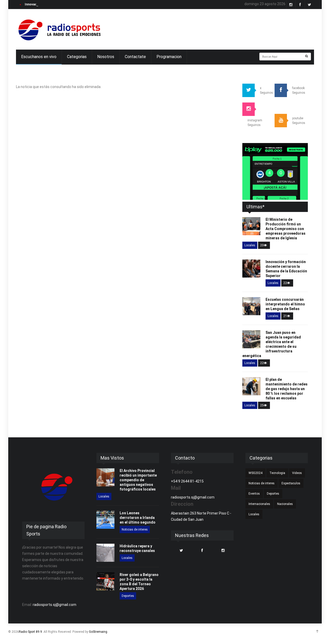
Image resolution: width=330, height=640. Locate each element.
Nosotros (105, 56)
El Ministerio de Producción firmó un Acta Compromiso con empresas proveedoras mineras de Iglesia (286, 228)
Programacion (169, 56)
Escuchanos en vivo (38, 56)
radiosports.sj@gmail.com (54, 605)
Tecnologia (277, 473)
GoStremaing (98, 632)
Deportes (128, 596)
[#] (59, 29)
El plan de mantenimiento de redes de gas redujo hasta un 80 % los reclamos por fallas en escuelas (287, 388)
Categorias (77, 56)
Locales (249, 245)
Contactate (135, 56)
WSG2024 (255, 473)
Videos (297, 473)
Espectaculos (291, 483)
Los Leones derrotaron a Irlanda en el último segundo (137, 517)
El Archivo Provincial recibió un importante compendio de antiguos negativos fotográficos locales (138, 480)
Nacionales (285, 504)
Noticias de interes (135, 529)
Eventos (254, 493)
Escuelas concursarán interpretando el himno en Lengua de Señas (285, 304)
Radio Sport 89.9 (30, 632)
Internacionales (259, 504)
